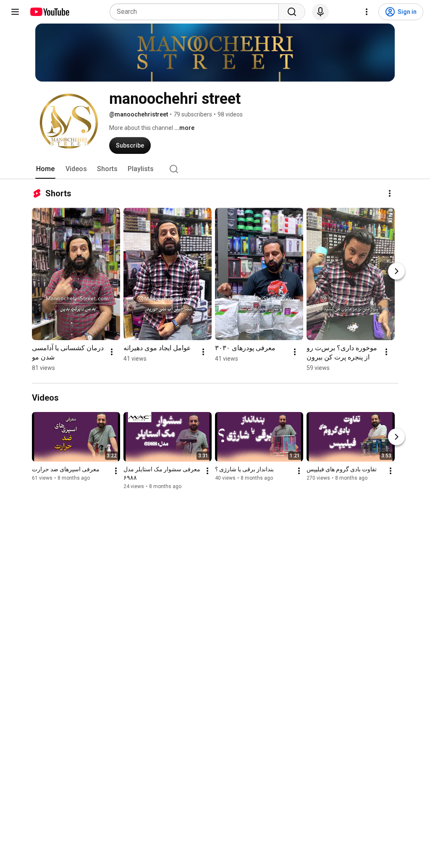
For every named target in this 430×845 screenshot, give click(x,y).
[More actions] (389, 193)
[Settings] (367, 12)
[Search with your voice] (320, 11)
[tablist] (215, 169)
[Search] (291, 11)
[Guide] (15, 12)
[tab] (45, 169)
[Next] (396, 271)
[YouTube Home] (49, 12)
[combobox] (197, 12)
